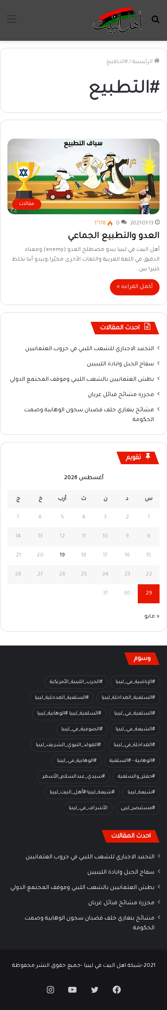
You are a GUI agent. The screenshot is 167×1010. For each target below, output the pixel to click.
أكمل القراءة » (135, 287)
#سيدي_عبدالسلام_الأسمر (73, 777)
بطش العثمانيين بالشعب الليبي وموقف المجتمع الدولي (82, 380)
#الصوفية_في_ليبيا (82, 729)
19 (62, 556)
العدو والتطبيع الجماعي (114, 236)
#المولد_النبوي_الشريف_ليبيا (68, 745)
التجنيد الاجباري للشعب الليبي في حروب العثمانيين (89, 349)
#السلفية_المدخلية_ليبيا (62, 698)
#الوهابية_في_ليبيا (76, 761)
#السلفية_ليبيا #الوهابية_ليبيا (69, 713)
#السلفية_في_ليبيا (134, 713)
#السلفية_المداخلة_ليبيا (128, 698)
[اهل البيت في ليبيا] (117, 20)
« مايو (152, 617)
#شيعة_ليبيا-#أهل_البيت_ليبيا (82, 792)
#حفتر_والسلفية (136, 777)
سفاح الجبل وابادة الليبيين (120, 364)
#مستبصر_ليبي (138, 808)
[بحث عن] (155, 23)
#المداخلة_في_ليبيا (134, 745)
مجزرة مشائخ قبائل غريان (121, 395)
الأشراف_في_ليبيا (88, 808)
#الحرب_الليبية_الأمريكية (76, 682)
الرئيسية (143, 62)
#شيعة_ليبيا (141, 792)
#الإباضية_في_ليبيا (135, 682)
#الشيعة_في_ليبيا (135, 729)
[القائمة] (11, 23)
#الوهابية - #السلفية (132, 761)
